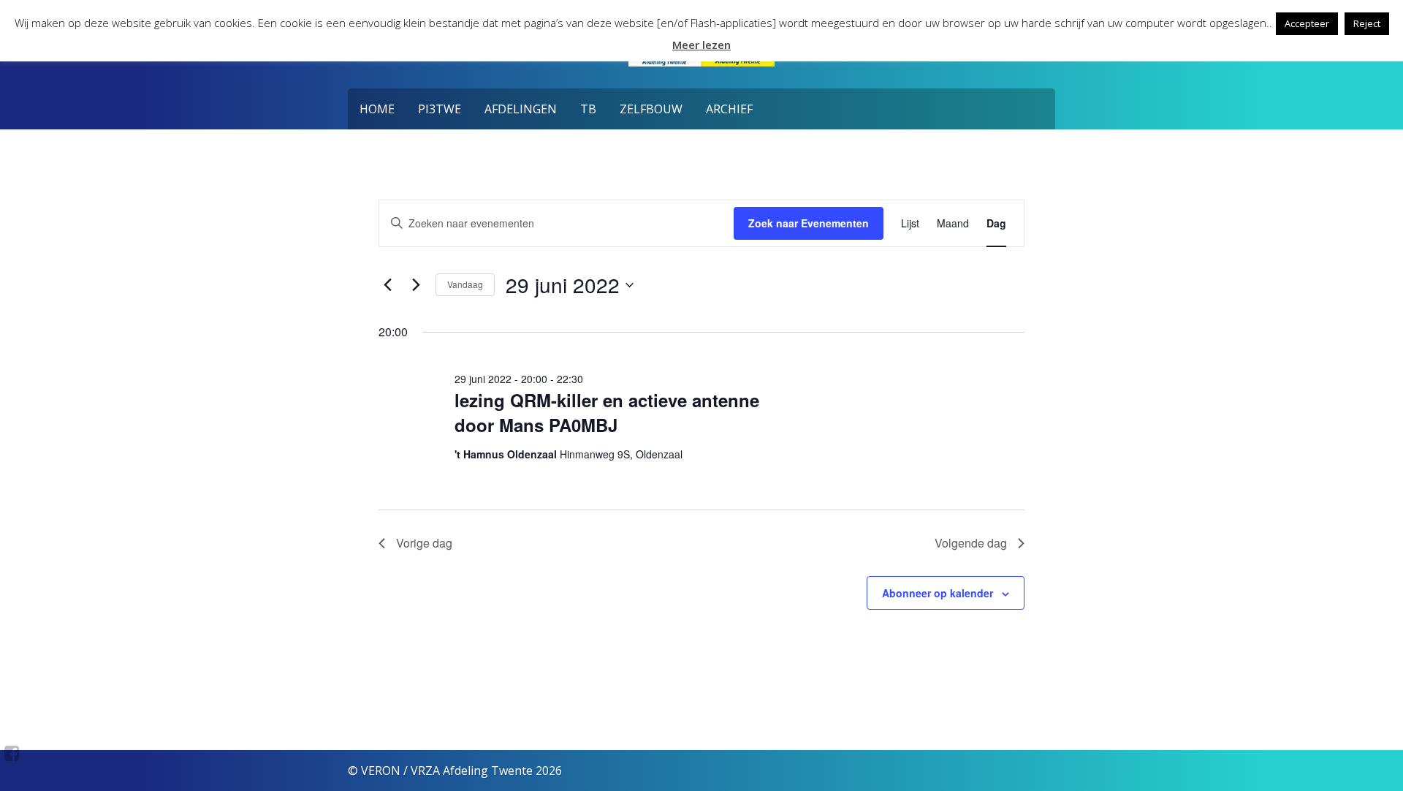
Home (377, 109)
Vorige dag (424, 542)
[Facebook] (12, 753)
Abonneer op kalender (937, 593)
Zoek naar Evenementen (808, 223)
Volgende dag (971, 542)
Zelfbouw (651, 109)
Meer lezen (701, 44)
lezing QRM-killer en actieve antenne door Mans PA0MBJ (607, 412)
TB (588, 109)
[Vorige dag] (387, 285)
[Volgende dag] (416, 285)
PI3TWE (439, 109)
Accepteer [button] (1307, 23)
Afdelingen (520, 109)
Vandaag (465, 284)
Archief (729, 109)
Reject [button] (1366, 23)
